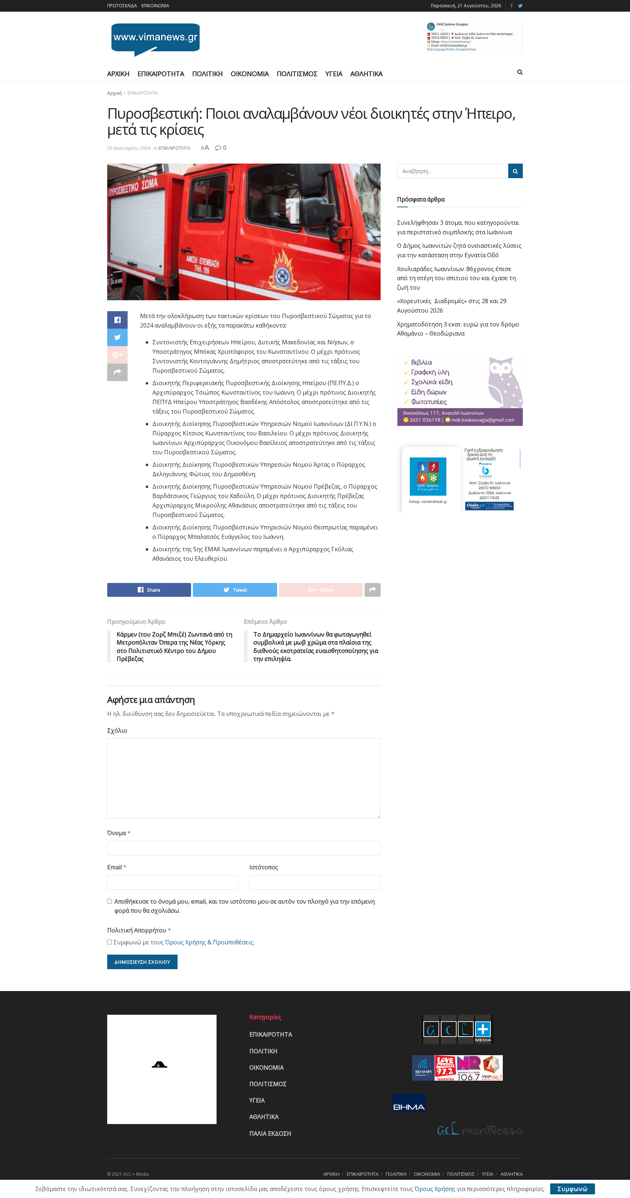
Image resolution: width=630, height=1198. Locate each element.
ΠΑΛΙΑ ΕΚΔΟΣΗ (270, 1134)
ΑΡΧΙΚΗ (118, 73)
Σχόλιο (117, 731)
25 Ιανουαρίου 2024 (128, 148)
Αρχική (114, 93)
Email (117, 867)
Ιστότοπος (263, 867)
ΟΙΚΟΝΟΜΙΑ (250, 73)
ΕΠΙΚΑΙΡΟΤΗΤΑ (160, 73)
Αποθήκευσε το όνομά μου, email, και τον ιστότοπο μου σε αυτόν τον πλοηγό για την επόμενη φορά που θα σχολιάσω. (244, 906)
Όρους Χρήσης (435, 1189)
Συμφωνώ (572, 1189)
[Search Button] (515, 171)
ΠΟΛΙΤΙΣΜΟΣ (297, 73)
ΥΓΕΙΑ (334, 73)
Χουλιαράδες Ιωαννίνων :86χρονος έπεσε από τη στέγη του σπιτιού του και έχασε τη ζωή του (456, 278)
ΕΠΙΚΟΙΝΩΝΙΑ (155, 6)
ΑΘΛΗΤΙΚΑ (366, 73)
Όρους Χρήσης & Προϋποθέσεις (209, 942)
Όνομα (119, 833)
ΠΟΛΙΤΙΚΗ (207, 73)
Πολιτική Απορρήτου (139, 930)
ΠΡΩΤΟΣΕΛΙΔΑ (122, 6)
